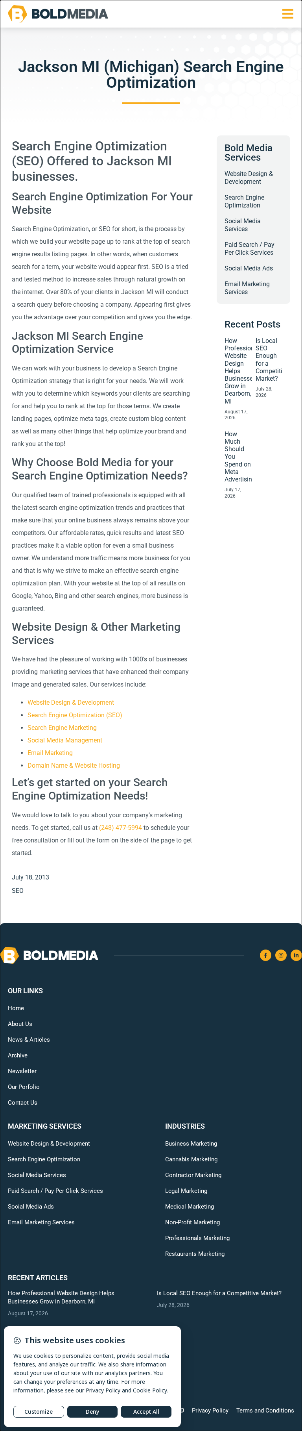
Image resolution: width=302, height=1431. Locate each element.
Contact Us (22, 1102)
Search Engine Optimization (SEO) (75, 715)
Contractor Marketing (193, 1175)
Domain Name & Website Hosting (74, 765)
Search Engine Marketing (62, 727)
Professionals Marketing (197, 1238)
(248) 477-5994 (120, 827)
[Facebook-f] (265, 955)
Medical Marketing (189, 1206)
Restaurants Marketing (195, 1253)
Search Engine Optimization (244, 201)
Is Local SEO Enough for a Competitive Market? (219, 1293)
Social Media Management (65, 740)
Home (16, 1008)
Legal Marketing (186, 1190)
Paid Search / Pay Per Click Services (249, 248)
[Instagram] (281, 955)
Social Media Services (243, 225)
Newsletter (22, 1071)
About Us (20, 1023)
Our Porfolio (24, 1086)
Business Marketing (191, 1143)
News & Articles (29, 1039)
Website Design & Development (71, 702)
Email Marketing (50, 753)
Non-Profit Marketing (192, 1222)
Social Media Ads (249, 268)
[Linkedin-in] (296, 955)
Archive (18, 1055)
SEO (18, 890)
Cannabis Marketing (191, 1159)
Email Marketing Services (247, 288)
